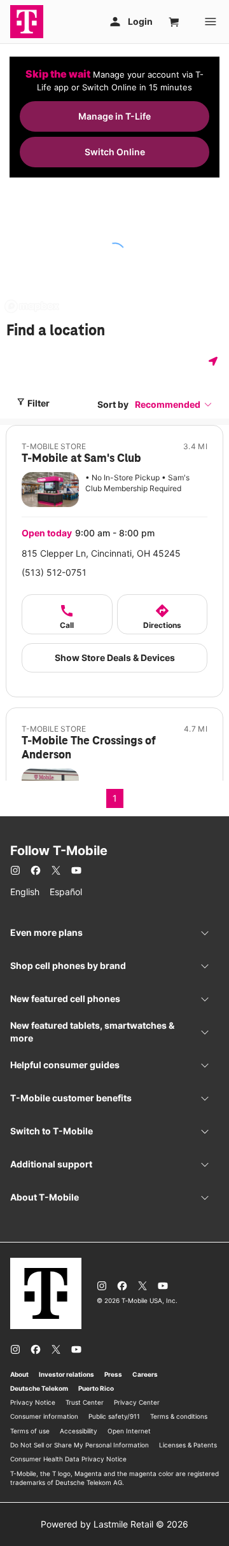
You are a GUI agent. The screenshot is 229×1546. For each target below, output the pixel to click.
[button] (173, 404)
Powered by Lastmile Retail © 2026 (114, 1524)
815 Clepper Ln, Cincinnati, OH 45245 (101, 553)
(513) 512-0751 (54, 572)
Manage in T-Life (114, 116)
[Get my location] (215, 361)
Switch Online (115, 151)
